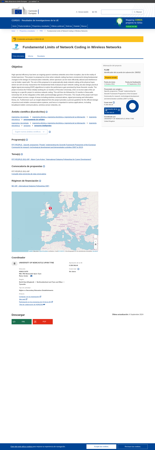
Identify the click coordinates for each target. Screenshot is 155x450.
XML (23, 322)
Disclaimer (95, 251)
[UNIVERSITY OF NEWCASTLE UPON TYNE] (50, 208)
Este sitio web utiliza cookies (22, 446)
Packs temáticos (24, 26)
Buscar (84, 26)
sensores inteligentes (42, 126)
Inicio (15, 26)
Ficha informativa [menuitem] (18, 56)
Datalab (77, 26)
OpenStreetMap (44, 251)
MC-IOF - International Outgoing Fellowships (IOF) (30, 186)
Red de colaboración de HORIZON (42, 304)
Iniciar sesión (83, 12)
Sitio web (33, 299)
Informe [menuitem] (30, 56)
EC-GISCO (61, 251)
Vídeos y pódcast (57, 26)
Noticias (69, 26)
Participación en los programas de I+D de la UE (42, 302)
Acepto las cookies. (101, 446)
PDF (44, 322)
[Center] (95, 244)
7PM (41, 31)
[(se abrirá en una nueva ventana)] (29, 10)
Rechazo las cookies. (133, 446)
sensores (27, 126)
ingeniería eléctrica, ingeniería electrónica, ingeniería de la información (58, 117)
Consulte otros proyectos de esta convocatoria (29, 174)
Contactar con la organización (40, 296)
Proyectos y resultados (40, 26)
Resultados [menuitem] (41, 56)
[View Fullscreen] (95, 236)
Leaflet (30, 251)
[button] (94, 12)
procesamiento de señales (34, 119)
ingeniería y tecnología (20, 117)
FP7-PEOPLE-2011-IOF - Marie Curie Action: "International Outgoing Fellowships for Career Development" (51, 159)
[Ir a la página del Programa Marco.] (16, 47)
